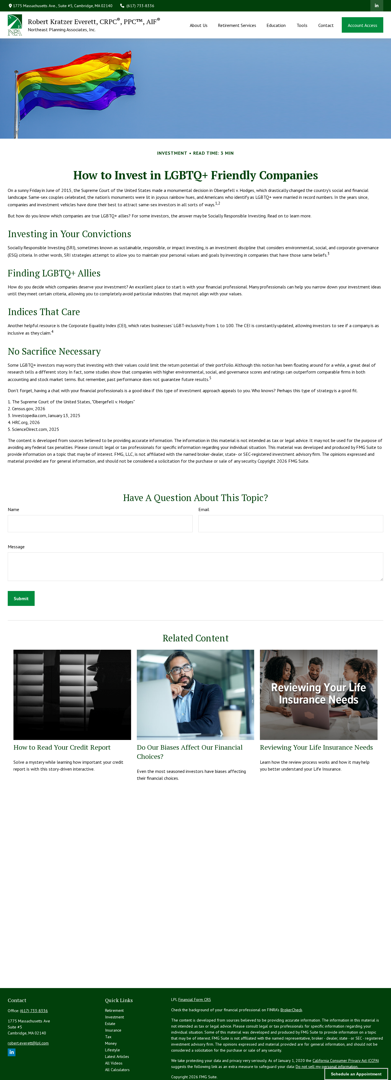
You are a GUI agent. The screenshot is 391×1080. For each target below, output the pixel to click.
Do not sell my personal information (327, 1066)
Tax (108, 1036)
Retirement (114, 1010)
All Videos (114, 1063)
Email (203, 509)
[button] (198, 24)
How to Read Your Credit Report (62, 747)
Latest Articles (117, 1056)
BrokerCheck (291, 1009)
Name (13, 509)
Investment (114, 1017)
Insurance (113, 1030)
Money (111, 1043)
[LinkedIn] (376, 5)
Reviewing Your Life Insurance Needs (316, 747)
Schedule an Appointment (356, 1074)
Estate (110, 1023)
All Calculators (117, 1069)
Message (16, 546)
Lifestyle (112, 1049)
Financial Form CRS (194, 999)
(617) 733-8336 (140, 5)
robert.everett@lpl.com (28, 1043)
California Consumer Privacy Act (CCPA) (346, 1060)
